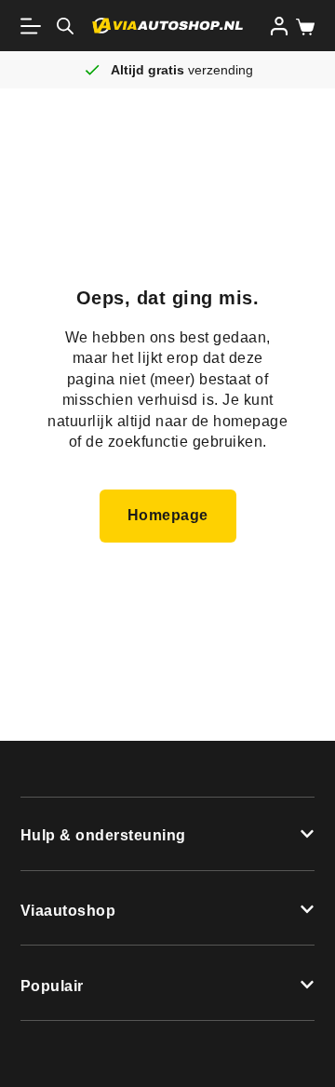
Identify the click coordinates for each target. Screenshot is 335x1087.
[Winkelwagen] (301, 27)
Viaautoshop (68, 911)
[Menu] (34, 26)
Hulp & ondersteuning (103, 835)
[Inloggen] (279, 26)
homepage (250, 421)
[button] (167, 834)
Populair (52, 986)
